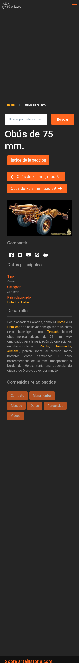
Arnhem (12, 351)
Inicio (11, 104)
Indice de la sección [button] (28, 160)
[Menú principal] (74, 4)
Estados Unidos (18, 302)
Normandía (63, 346)
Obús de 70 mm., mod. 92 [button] (39, 176)
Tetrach (53, 332)
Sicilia (45, 346)
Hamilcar (13, 327)
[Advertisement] (39, 50)
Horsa (61, 322)
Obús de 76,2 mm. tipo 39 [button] (33, 188)
